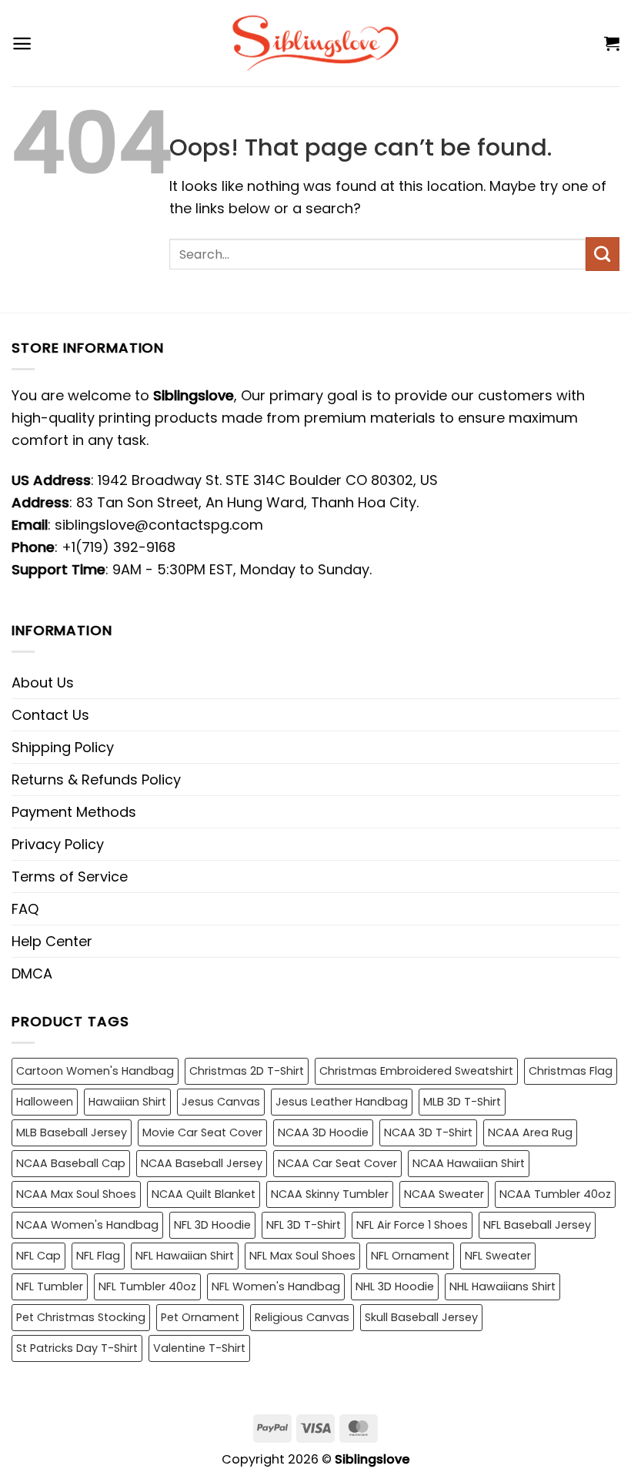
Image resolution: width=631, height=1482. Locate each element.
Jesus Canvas (221, 1101)
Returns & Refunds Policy (96, 779)
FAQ (25, 908)
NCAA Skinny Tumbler (330, 1194)
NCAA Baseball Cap (70, 1163)
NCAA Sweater (444, 1194)
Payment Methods (74, 811)
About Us (43, 682)
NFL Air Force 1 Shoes (412, 1225)
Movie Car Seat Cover (202, 1132)
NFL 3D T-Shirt (303, 1225)
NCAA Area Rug (530, 1132)
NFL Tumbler (49, 1286)
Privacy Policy (58, 844)
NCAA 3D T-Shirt (428, 1132)
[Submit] (602, 254)
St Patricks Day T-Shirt (77, 1348)
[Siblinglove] (315, 43)
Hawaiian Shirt (127, 1101)
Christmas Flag (571, 1071)
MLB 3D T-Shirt (462, 1101)
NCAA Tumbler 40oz (555, 1194)
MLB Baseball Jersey (71, 1132)
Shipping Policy (63, 747)
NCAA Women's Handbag (87, 1225)
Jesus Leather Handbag (341, 1101)
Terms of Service (70, 876)
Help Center (52, 941)
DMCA (32, 973)
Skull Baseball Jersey (421, 1317)
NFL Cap (38, 1255)
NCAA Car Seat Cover (337, 1163)
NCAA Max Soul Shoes (76, 1194)
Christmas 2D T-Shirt (246, 1071)
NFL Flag (98, 1255)
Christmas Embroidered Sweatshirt (416, 1071)
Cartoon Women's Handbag (95, 1071)
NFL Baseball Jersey (537, 1225)
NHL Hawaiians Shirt (502, 1286)
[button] (22, 43)
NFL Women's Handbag (276, 1286)
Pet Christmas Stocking (80, 1317)
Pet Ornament (200, 1317)
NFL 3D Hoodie (212, 1225)
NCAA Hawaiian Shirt (468, 1163)
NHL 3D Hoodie (395, 1286)
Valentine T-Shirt (199, 1348)
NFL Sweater (498, 1255)
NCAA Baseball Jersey (201, 1163)
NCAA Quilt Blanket (203, 1194)
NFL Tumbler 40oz (147, 1286)
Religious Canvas (302, 1317)
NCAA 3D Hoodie (323, 1132)
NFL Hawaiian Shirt (184, 1255)
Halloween (44, 1101)
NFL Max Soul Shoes (302, 1255)
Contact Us (50, 714)
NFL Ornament (410, 1255)
